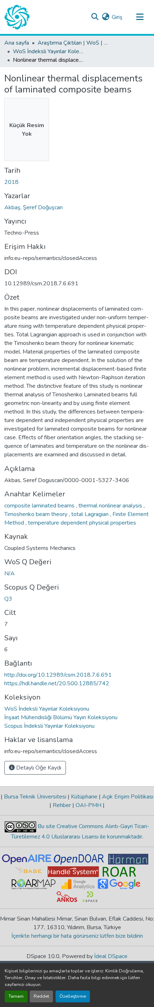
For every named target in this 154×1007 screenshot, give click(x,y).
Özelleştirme (72, 996)
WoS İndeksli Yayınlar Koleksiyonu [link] (49, 51)
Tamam (16, 996)
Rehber (61, 805)
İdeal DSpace (110, 956)
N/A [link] (9, 573)
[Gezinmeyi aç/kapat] (140, 17)
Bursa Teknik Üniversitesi (35, 797)
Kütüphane (84, 797)
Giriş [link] (117, 17)
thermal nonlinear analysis (111, 506)
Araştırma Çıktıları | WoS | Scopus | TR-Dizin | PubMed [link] (73, 43)
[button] (17, 17)
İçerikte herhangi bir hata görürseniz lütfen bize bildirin (77, 936)
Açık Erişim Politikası (127, 797)
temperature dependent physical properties (82, 523)
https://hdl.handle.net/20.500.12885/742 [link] (56, 683)
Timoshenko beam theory (36, 514)
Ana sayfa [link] (16, 43)
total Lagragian (90, 514)
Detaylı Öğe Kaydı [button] (38, 768)
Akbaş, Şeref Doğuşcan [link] (33, 207)
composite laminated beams (40, 506)
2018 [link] (11, 182)
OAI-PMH (88, 805)
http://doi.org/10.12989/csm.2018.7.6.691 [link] (58, 675)
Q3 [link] (8, 599)
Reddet (41, 996)
